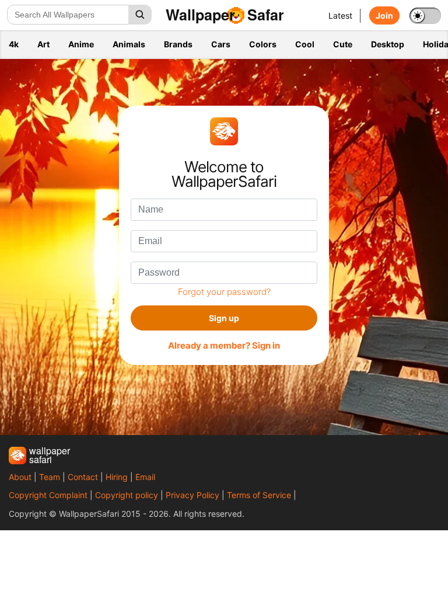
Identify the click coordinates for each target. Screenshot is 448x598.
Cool (304, 44)
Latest (340, 15)
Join (384, 15)
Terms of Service (259, 495)
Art (43, 44)
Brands (178, 44)
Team (49, 477)
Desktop (387, 44)
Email (145, 477)
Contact (83, 477)
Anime (81, 44)
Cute (342, 44)
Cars (220, 44)
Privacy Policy (192, 495)
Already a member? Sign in (224, 345)
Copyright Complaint (48, 495)
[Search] (140, 15)
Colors (262, 44)
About (20, 477)
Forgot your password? (224, 291)
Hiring (117, 477)
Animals (129, 44)
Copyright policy (126, 495)
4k (14, 44)
